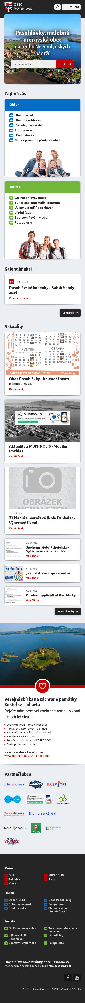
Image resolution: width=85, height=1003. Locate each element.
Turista (9, 921)
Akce (51, 879)
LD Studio (75, 989)
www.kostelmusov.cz (18, 756)
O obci (13, 875)
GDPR (55, 989)
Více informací (18, 298)
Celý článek (16, 389)
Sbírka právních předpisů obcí (37, 140)
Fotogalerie (23, 130)
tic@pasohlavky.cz (60, 966)
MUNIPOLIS (56, 875)
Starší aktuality (66, 611)
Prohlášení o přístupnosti (35, 989)
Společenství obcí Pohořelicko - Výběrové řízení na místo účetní (47, 549)
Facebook (43, 756)
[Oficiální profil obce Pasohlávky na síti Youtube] (77, 978)
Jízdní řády (23, 213)
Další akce (68, 312)
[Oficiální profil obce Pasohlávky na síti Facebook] (68, 978)
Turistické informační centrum (37, 203)
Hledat (67, 64)
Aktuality (14, 879)
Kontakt (14, 883)
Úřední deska (24, 135)
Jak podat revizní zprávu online (48, 573)
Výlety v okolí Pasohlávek (34, 208)
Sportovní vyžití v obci (31, 217)
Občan (9, 893)
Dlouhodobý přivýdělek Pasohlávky (51, 595)
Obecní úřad (24, 115)
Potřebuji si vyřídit (28, 125)
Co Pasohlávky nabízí (31, 198)
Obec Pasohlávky (28, 120)
